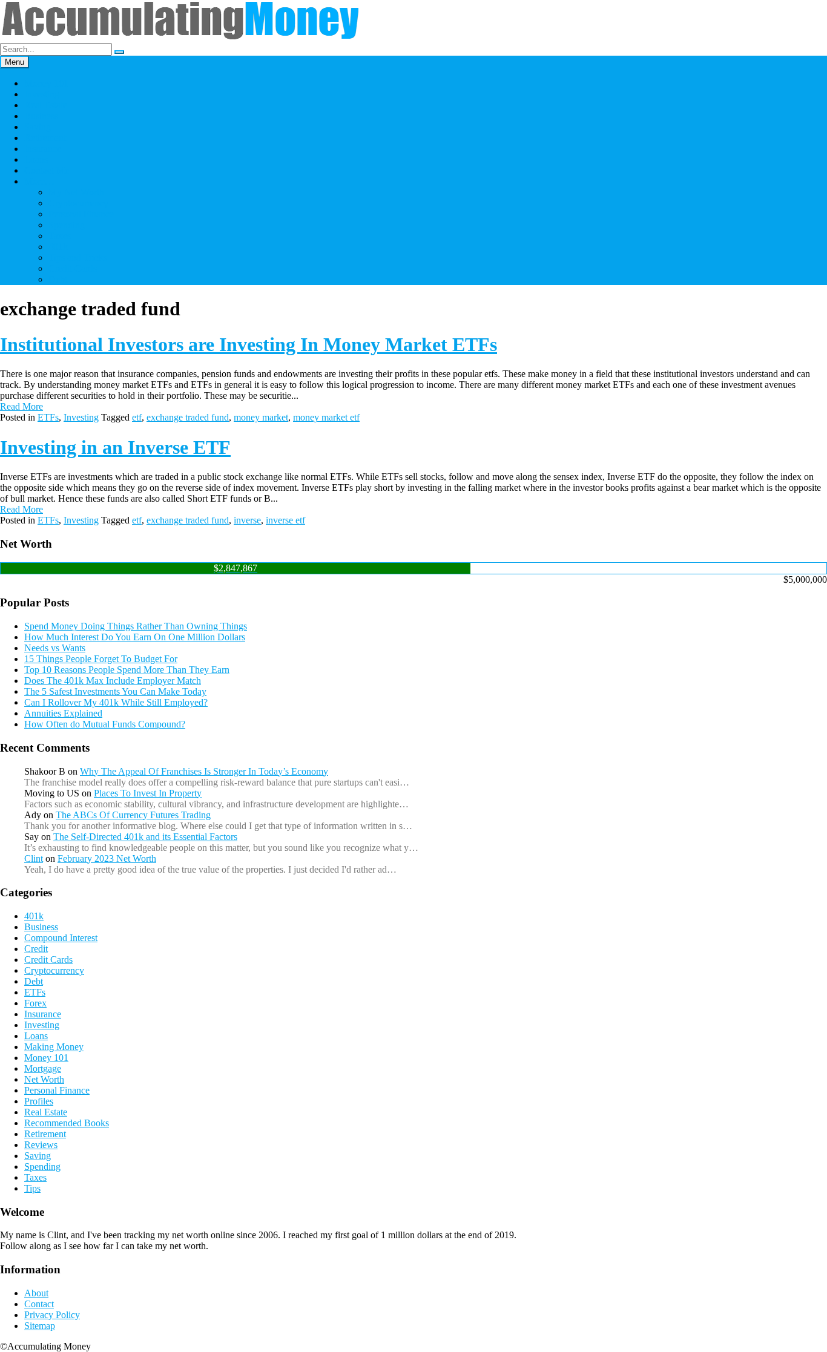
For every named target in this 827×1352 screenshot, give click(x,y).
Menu (14, 62)
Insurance (42, 148)
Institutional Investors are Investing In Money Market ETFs (248, 344)
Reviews (41, 1145)
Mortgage (42, 1068)
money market (261, 417)
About (36, 1293)
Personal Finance (81, 214)
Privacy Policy (52, 1315)
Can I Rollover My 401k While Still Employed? (116, 702)
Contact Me (46, 170)
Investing (41, 94)
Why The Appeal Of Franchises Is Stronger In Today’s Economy (204, 771)
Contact (39, 1304)
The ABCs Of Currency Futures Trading (133, 815)
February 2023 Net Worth (107, 858)
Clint (33, 858)
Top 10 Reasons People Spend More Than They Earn (126, 670)
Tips (32, 1188)
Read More (21, 406)
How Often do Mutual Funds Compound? (104, 724)
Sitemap (39, 1326)
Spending (66, 225)
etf (137, 417)
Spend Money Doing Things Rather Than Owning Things (135, 626)
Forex (35, 1003)
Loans (36, 159)
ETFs (48, 417)
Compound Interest (60, 938)
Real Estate (45, 105)
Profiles (38, 1101)
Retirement (45, 138)
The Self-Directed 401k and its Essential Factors (145, 837)
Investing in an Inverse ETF (115, 447)
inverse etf (285, 520)
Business (41, 116)
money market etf (326, 417)
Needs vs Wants (54, 648)
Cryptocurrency (78, 203)
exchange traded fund (188, 417)
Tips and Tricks (77, 257)
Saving (37, 127)
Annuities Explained (63, 713)
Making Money (54, 1047)
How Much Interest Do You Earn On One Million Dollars (134, 637)
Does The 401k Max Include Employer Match (112, 680)
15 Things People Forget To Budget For (100, 659)
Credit (36, 948)
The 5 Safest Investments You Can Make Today (115, 691)
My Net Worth (76, 192)
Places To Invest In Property (148, 793)
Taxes (59, 236)
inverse (247, 520)
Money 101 (46, 83)
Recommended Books (66, 1123)
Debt (57, 279)
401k (58, 246)
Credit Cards (72, 268)
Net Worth (44, 1079)
